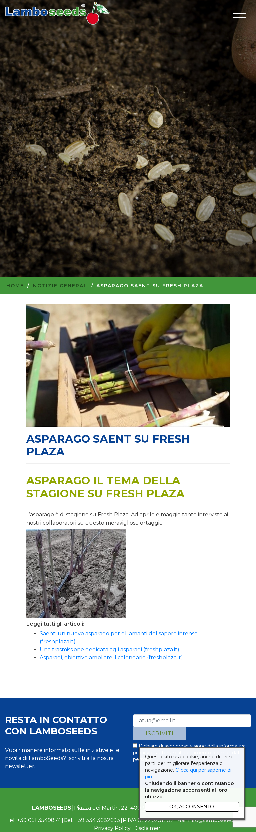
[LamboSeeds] (57, 13)
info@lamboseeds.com (218, 820)
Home (15, 286)
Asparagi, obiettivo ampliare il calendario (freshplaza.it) (111, 657)
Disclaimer (147, 828)
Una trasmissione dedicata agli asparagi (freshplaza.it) (109, 649)
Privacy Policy (112, 828)
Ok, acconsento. (192, 807)
